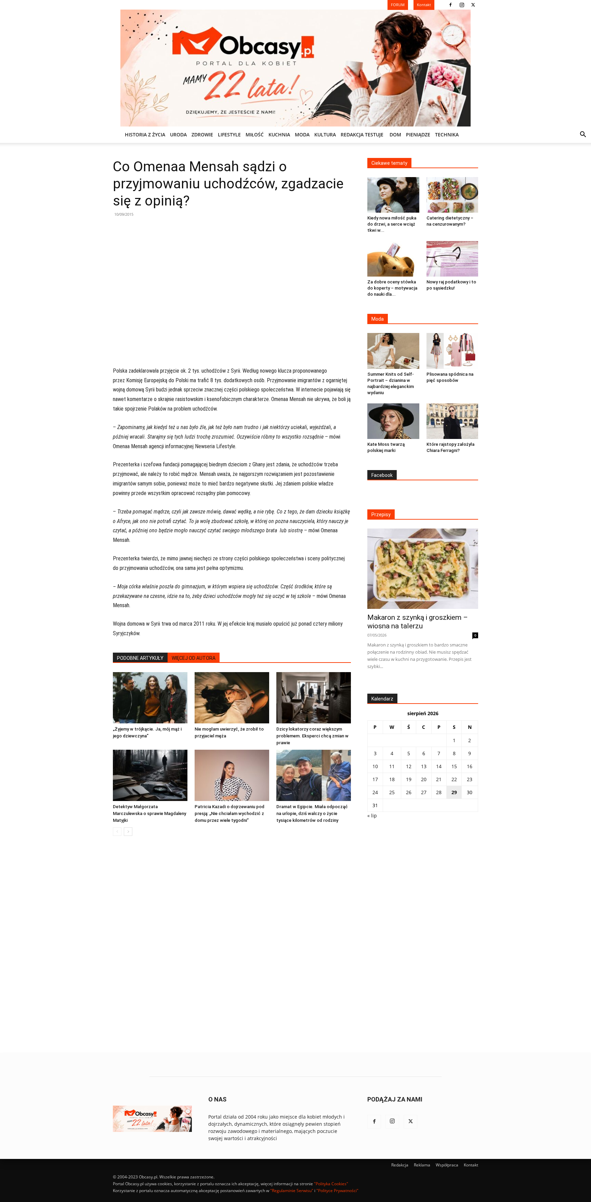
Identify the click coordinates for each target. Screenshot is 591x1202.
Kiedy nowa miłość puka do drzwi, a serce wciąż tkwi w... (391, 224)
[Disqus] (232, 944)
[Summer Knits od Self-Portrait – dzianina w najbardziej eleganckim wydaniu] (393, 351)
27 (423, 792)
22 (454, 779)
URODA (178, 134)
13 (423, 766)
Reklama (422, 1165)
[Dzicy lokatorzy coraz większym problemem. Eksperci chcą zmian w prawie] (313, 697)
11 (392, 766)
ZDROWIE (202, 134)
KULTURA (325, 134)
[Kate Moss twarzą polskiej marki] (393, 421)
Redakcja (399, 1165)
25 (392, 792)
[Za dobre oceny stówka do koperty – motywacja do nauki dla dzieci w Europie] (393, 259)
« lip (372, 815)
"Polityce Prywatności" (337, 1190)
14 (439, 766)
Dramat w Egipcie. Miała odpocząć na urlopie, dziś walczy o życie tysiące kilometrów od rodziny (312, 813)
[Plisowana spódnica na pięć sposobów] (452, 351)
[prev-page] (117, 831)
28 (439, 792)
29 (454, 792)
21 (439, 779)
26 (408, 792)
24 (375, 792)
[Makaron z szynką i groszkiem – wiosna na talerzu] (422, 569)
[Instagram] (462, 5)
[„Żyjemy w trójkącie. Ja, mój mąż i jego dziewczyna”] (150, 697)
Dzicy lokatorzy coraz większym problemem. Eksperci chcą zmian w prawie (312, 735)
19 (408, 779)
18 (392, 779)
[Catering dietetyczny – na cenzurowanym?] (452, 195)
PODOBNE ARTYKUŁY (140, 658)
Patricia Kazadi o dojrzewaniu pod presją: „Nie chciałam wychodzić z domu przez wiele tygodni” (229, 813)
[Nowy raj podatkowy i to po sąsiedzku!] (452, 259)
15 (454, 766)
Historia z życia (145, 134)
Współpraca (447, 1165)
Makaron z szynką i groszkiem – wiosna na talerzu (417, 621)
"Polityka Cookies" (331, 1184)
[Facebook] (450, 5)
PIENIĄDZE (418, 134)
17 (375, 779)
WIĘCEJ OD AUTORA (193, 658)
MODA (302, 134)
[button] (583, 135)
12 (408, 766)
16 (469, 766)
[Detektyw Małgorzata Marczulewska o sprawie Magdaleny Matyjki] (150, 775)
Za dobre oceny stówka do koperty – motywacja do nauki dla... (392, 288)
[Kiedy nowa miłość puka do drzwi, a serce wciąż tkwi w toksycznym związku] (393, 195)
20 (423, 779)
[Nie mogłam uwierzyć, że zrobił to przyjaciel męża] (232, 697)
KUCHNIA (279, 134)
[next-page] (128, 831)
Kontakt (471, 1165)
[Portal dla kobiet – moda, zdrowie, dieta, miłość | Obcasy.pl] (295, 68)
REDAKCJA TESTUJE (362, 134)
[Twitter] (473, 5)
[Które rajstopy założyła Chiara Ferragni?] (452, 421)
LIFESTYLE (229, 134)
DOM (395, 134)
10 (375, 766)
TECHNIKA (447, 134)
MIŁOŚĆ (255, 134)
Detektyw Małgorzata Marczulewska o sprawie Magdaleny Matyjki (149, 813)
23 (469, 779)
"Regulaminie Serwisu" (291, 1190)
